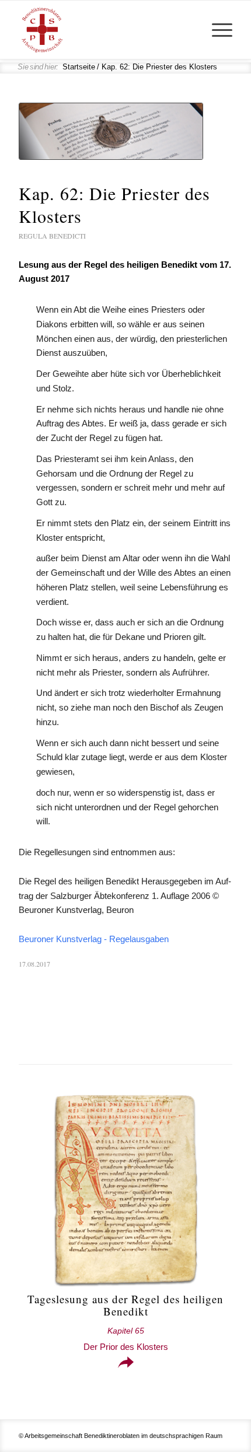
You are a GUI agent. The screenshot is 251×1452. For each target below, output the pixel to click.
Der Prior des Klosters (125, 1339)
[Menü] (216, 29)
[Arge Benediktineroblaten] (104, 29)
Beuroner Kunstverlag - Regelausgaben (94, 939)
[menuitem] (216, 29)
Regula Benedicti (52, 235)
